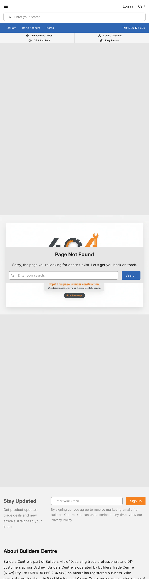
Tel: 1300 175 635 (133, 27)
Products (10, 27)
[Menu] (7, 6)
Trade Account (31, 27)
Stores (50, 27)
